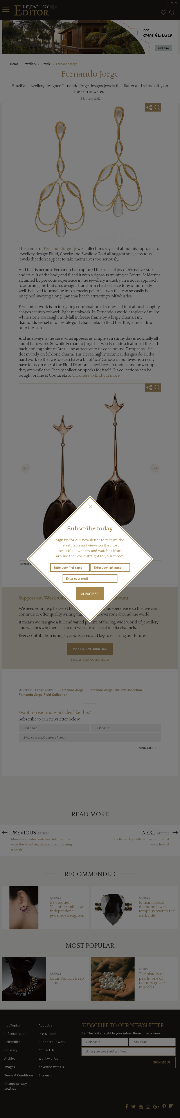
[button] (90, 506)
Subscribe (90, 594)
